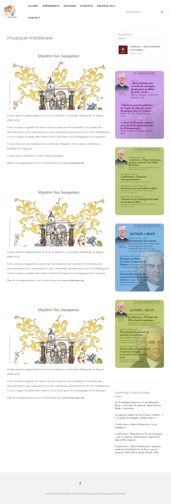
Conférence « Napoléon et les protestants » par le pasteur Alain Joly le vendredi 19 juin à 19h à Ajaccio (138, 436)
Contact (34, 17)
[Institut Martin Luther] (10, 11)
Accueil (33, 6)
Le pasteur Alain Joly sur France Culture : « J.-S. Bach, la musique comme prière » (139, 416)
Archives (70, 6)
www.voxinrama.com (73, 162)
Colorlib (97, 493)
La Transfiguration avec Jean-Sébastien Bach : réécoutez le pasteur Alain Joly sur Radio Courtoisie (138, 405)
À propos (86, 6)
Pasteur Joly (106, 6)
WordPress (120, 493)
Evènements (51, 6)
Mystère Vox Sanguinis (58, 55)
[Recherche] (161, 12)
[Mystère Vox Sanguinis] (58, 86)
